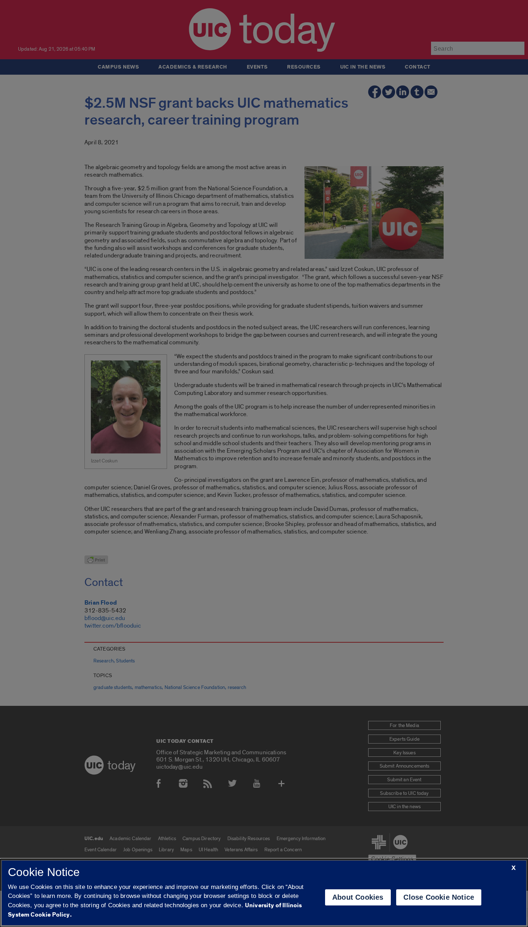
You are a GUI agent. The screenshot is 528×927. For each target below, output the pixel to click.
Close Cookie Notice (438, 897)
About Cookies (358, 897)
